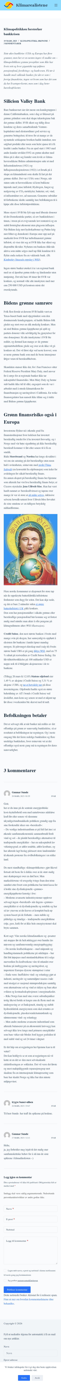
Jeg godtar (23, 1280)
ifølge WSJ (39, 651)
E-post (10, 1219)
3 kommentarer (12, 43)
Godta (24, 1377)
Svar (53, 796)
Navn (10, 1208)
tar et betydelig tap (32, 684)
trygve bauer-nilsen (22, 1102)
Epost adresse (11, 1359)
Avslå (37, 1377)
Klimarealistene (32, 5)
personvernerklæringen (28, 1280)
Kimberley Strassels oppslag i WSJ (21, 259)
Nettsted (10, 1229)
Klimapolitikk (28, 41)
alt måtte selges (36, 495)
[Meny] (55, 5)
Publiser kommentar (17, 1289)
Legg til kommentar (17, 1241)
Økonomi (43, 41)
